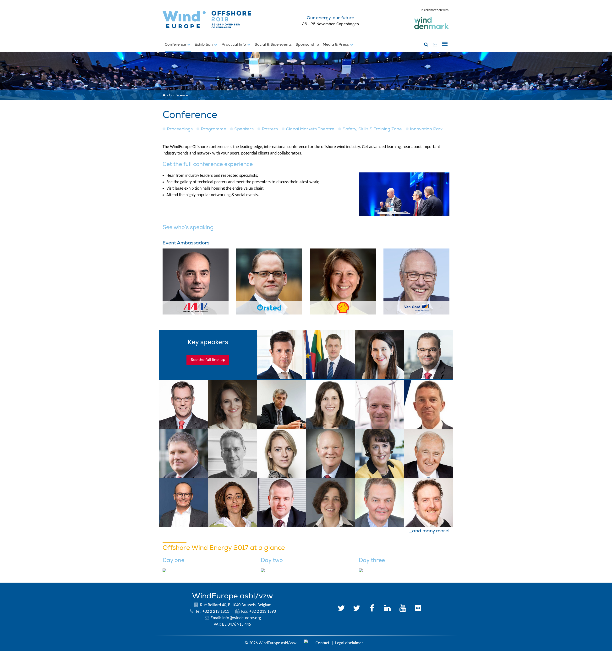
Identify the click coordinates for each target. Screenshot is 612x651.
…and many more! (429, 531)
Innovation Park (426, 129)
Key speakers (208, 342)
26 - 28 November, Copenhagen (330, 24)
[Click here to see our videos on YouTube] (402, 609)
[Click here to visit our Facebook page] (372, 609)
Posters (270, 129)
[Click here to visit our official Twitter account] (341, 609)
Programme (213, 129)
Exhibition (204, 44)
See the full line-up (208, 359)
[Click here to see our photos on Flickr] (418, 609)
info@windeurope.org (241, 618)
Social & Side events (273, 44)
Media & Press (336, 44)
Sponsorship (307, 44)
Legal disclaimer (349, 643)
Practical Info (234, 44)
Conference (176, 44)
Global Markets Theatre (310, 129)
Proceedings (180, 129)
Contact (322, 643)
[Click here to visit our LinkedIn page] (387, 609)
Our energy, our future (330, 18)
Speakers (244, 129)
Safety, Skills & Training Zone (372, 129)
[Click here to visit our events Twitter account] (356, 609)
